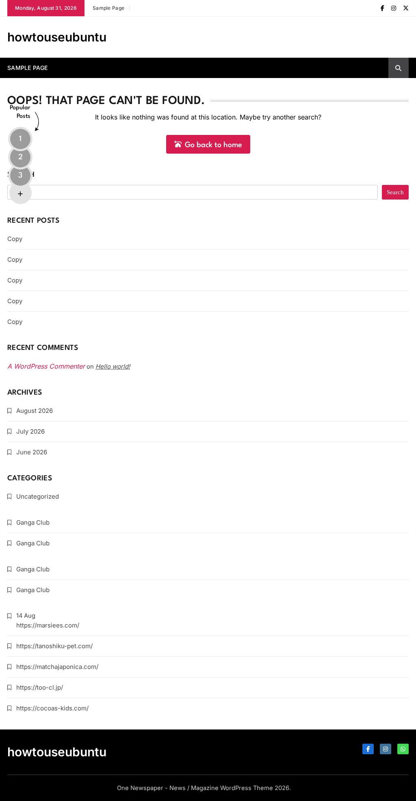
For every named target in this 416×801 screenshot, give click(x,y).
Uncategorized (37, 496)
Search (21, 174)
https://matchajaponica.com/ (57, 667)
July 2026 (30, 431)
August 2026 (34, 411)
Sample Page (108, 8)
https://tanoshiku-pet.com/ (54, 646)
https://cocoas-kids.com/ (52, 708)
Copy (14, 239)
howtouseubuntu (56, 37)
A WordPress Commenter (46, 366)
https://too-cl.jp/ (39, 687)
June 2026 (31, 452)
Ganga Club (33, 522)
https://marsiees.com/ (47, 625)
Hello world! (112, 366)
